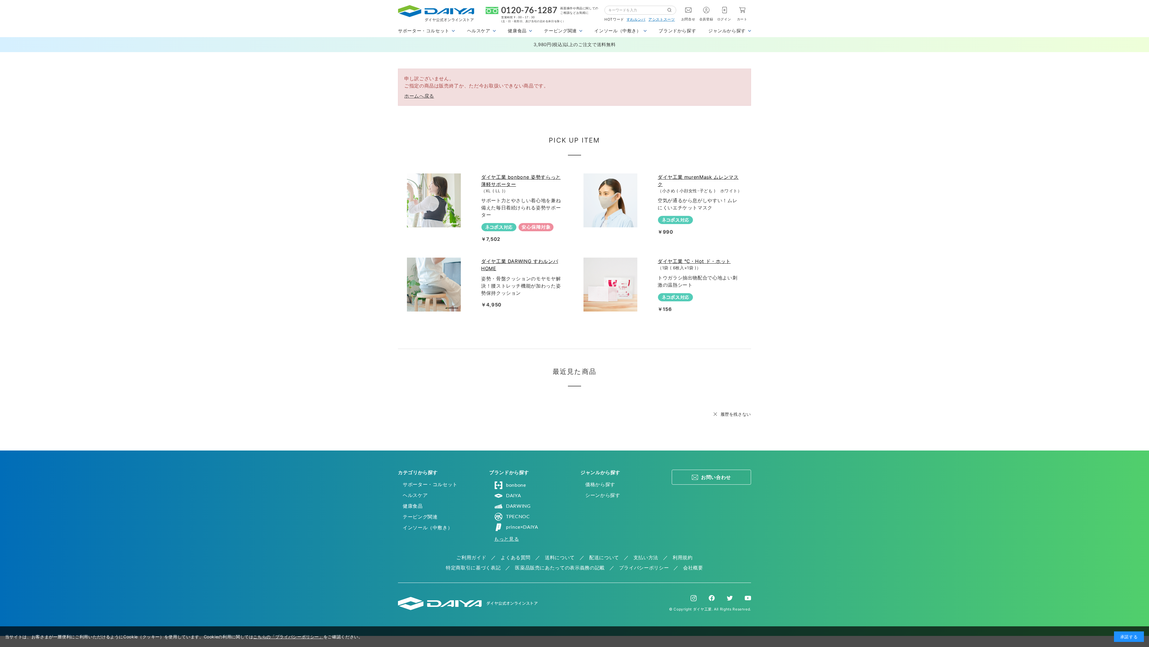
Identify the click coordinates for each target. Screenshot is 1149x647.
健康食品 (413, 506)
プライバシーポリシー (644, 568)
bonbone (516, 485)
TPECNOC (518, 516)
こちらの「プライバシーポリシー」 (288, 636)
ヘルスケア (415, 495)
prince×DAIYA (522, 527)
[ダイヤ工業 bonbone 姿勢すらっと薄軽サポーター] (435, 200)
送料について (560, 557)
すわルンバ (636, 19)
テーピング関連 (420, 517)
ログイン (724, 19)
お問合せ (688, 19)
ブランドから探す (677, 31)
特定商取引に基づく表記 (473, 568)
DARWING (518, 506)
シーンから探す (602, 495)
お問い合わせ (716, 477)
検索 (672, 10)
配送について (604, 557)
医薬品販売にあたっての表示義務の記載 (560, 568)
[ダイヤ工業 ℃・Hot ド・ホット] (611, 285)
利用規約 (683, 557)
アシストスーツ (661, 19)
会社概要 (693, 568)
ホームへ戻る (419, 96)
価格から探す (600, 484)
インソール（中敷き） (427, 527)
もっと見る (506, 539)
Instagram (694, 598)
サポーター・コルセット (430, 484)
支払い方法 (645, 557)
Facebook (712, 598)
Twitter (730, 598)
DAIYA (513, 495)
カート (742, 19)
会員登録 (706, 19)
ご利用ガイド (471, 557)
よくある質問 (516, 557)
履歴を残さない (736, 414)
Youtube (748, 598)
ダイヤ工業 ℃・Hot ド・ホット (694, 261)
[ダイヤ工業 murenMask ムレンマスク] (611, 200)
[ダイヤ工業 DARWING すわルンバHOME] (435, 285)
